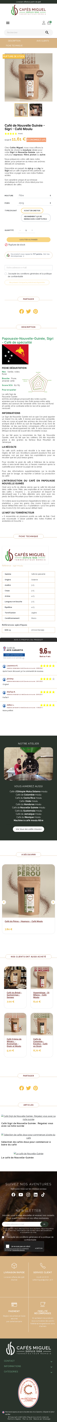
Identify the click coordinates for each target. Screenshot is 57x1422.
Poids (7, 203)
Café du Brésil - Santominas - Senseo (14, 995)
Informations (12, 1366)
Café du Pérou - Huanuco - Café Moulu (24, 921)
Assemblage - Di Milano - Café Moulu (41, 995)
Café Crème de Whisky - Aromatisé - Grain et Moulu (14, 1042)
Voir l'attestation (14, 655)
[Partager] (21, 311)
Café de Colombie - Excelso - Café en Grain (40, 1042)
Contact (9, 1361)
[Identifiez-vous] (43, 22)
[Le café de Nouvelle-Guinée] (28, 1153)
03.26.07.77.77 (42, 1277)
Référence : (7, 565)
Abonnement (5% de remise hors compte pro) (35, 217)
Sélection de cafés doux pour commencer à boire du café (26, 1143)
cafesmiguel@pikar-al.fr (42, 1280)
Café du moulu (28, 798)
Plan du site (27, 1419)
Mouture (9, 196)
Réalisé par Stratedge (41, 1419)
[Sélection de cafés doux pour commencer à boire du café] (28, 1136)
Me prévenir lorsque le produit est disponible (27, 282)
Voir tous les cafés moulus (28, 829)
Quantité (9, 230)
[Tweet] (28, 311)
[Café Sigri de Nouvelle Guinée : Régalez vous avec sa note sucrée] (28, 1117)
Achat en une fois (32, 211)
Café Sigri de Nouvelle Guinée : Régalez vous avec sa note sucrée (27, 1124)
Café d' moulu (28, 791)
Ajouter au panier (28, 239)
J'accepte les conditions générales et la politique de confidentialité (30, 275)
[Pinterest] (35, 311)
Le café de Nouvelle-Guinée (17, 1157)
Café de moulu (28, 794)
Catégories (11, 1371)
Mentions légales (14, 1419)
